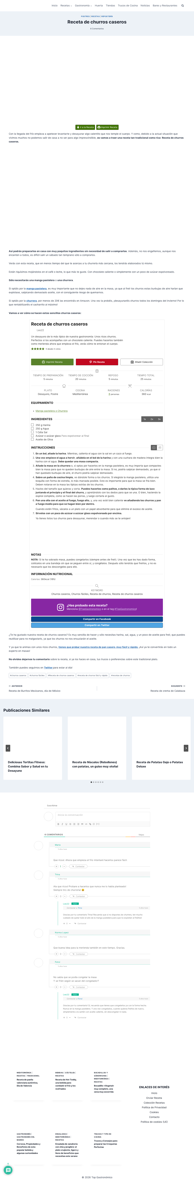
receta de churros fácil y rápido (93, 675)
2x (152, 419)
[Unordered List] (78, 824)
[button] (32, 349)
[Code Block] (86, 824)
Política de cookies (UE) (154, 1121)
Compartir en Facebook (97, 619)
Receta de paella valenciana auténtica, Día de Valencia (27, 1082)
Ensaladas (61, 1134)
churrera (31, 300)
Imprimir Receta (108, 127)
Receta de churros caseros (61, 675)
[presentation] (32, 736)
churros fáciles (37, 675)
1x (145, 419)
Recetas (95, 16)
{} (94, 824)
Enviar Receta (154, 1098)
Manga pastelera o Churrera (52, 410)
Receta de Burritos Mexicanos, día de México (34, 688)
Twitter (48, 667)
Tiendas (110, 5)
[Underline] (66, 824)
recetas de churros (120, 675)
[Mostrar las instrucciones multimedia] (154, 447)
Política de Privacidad (154, 1107)
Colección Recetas (154, 1102)
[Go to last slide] (8, 748)
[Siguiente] (186, 748)
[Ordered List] (74, 824)
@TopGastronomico (90, 609)
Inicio (55, 5)
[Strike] (70, 824)
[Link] (90, 824)
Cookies (154, 1112)
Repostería (107, 16)
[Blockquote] (82, 824)
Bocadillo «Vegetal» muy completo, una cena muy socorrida (104, 1088)
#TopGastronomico (125, 609)
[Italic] (62, 824)
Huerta (99, 5)
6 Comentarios (97, 28)
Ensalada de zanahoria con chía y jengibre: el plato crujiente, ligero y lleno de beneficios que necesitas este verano (67, 1150)
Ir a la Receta (87, 127)
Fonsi (80, 999)
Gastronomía (24, 1134)
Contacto (154, 1117)
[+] (97, 824)
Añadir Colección (143, 362)
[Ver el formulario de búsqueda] (182, 5)
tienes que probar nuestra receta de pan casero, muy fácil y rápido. (98, 647)
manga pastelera (36, 288)
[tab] (91, 782)
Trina (80, 908)
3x (159, 419)
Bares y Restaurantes (165, 5)
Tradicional (33, 1076)
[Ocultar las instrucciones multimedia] (160, 447)
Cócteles (70, 1073)
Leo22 (66, 904)
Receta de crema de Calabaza (168, 688)
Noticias (145, 5)
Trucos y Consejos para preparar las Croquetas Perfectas (105, 1144)
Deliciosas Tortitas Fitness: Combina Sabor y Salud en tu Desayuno (28, 766)
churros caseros (18, 675)
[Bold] (58, 824)
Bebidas (59, 1073)
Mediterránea (24, 1073)
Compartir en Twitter (97, 625)
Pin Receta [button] (99, 362)
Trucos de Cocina (128, 5)
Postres (85, 16)
